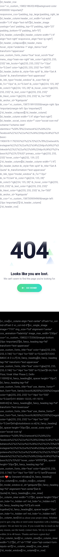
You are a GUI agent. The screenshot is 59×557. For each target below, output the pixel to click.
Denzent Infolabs (21, 476)
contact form (31, 530)
